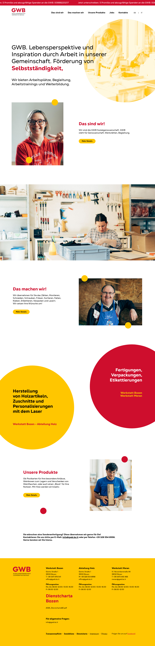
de (135, 13)
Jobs (111, 12)
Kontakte (123, 12)
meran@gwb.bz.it (119, 579)
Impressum (94, 634)
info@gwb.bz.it (70, 537)
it (141, 13)
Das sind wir (57, 12)
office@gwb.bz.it (52, 579)
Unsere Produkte (96, 12)
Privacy (104, 634)
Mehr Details (87, 141)
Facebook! (131, 634)
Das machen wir (76, 12)
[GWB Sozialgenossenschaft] (18, 11)
